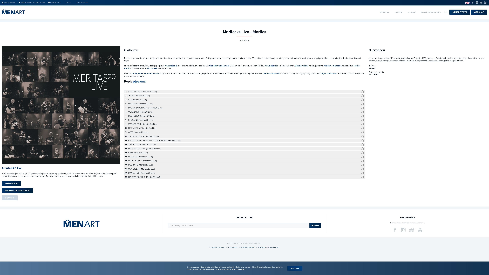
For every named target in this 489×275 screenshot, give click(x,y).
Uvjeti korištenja (217, 247)
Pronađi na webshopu (17, 191)
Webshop (479, 12)
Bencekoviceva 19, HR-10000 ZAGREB (33, 2)
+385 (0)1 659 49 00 (10, 2)
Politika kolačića (247, 247)
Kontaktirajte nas (82, 2)
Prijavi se (315, 225)
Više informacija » (238, 269)
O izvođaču (11, 183)
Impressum (232, 247)
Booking (9, 198)
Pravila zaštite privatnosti (268, 247)
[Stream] (363, 91)
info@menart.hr (55, 2)
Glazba (398, 12)
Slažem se (295, 268)
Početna (384, 12)
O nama (68, 2)
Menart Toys (460, 12)
